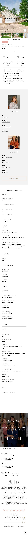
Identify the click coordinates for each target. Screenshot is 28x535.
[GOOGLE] (11, 510)
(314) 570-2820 (6, 162)
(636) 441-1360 (8, 467)
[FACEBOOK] (4, 510)
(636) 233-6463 (6, 122)
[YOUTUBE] (17, 510)
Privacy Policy (20, 526)
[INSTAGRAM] (7, 510)
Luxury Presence (14, 519)
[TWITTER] (20, 510)
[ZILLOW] (14, 510)
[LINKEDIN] (23, 510)
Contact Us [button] (14, 438)
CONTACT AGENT (14, 178)
